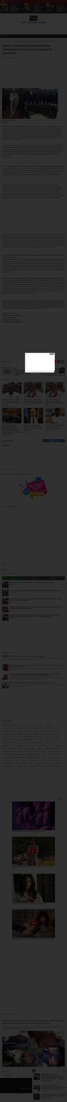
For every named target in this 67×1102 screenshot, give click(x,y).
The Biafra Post (41, 371)
